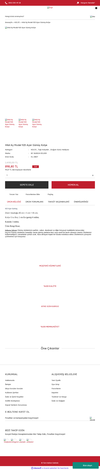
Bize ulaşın (87, 465)
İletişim (8, 384)
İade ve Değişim (58, 401)
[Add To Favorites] (31, 194)
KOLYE (33, 150)
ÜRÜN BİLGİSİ (14, 201)
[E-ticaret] (49, 468)
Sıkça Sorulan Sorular (14, 388)
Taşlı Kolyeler (43, 150)
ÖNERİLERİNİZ (81, 201)
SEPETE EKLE (27, 184)
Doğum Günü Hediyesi (59, 150)
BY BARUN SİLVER (39, 153)
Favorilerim (56, 388)
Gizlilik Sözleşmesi (12, 401)
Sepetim (55, 392)
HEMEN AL (73, 184)
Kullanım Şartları (11, 392)
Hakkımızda (9, 380)
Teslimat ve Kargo (59, 397)
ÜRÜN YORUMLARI (34, 201)
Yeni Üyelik (56, 380)
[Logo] (50, 7)
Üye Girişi (55, 384)
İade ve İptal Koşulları (14, 397)
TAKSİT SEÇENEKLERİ (58, 201)
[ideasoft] (36, 468)
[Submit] (92, 419)
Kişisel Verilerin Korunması (16, 405)
